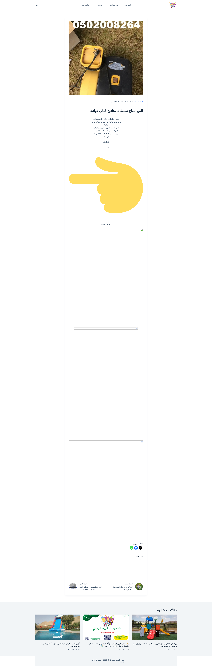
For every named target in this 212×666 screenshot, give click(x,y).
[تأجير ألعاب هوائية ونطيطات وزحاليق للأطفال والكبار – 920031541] (57, 627)
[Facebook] (120, 574)
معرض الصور (113, 5)
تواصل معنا (85, 5)
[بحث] (37, 5)
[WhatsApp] (92, 574)
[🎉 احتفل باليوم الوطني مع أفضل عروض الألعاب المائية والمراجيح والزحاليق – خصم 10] (106, 627)
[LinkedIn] (101, 574)
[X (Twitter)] (111, 574)
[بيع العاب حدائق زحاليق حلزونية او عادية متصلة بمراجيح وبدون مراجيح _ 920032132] (154, 627)
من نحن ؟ (99, 5)
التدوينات (127, 5)
